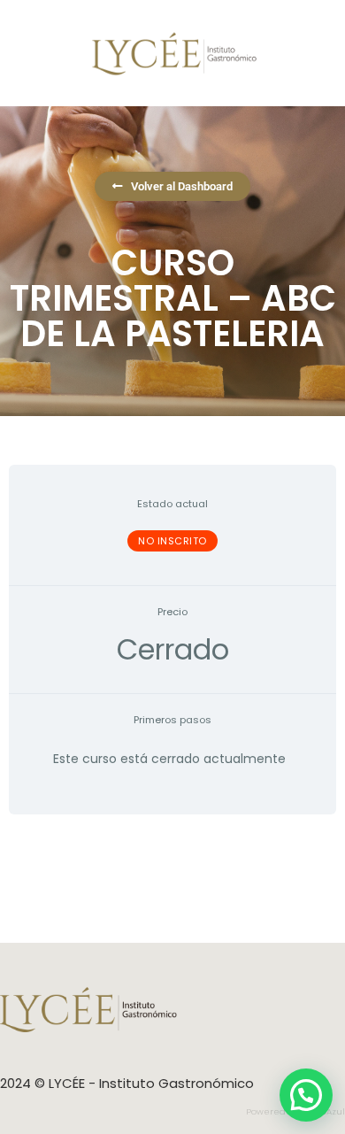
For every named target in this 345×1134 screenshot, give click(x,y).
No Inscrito (172, 541)
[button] (306, 1095)
